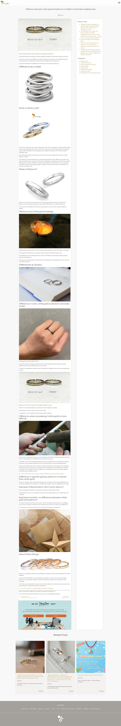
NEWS (53, 709)
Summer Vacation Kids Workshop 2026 (90, 675)
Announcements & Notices (88, 64)
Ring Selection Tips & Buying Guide (90, 73)
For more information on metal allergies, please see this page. (36, 588)
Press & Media (84, 66)
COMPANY (79, 709)
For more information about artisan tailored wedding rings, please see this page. (41, 473)
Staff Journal (84, 61)
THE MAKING (33, 709)
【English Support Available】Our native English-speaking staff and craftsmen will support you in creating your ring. (30, 676)
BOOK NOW (24, 709)
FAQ (58, 709)
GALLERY (47, 709)
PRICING (40, 709)
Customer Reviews (86, 62)
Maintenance (84, 67)
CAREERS (86, 709)
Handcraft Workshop (86, 69)
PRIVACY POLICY (95, 709)
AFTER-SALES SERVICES (67, 709)
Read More (41, 691)
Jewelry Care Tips (85, 71)
